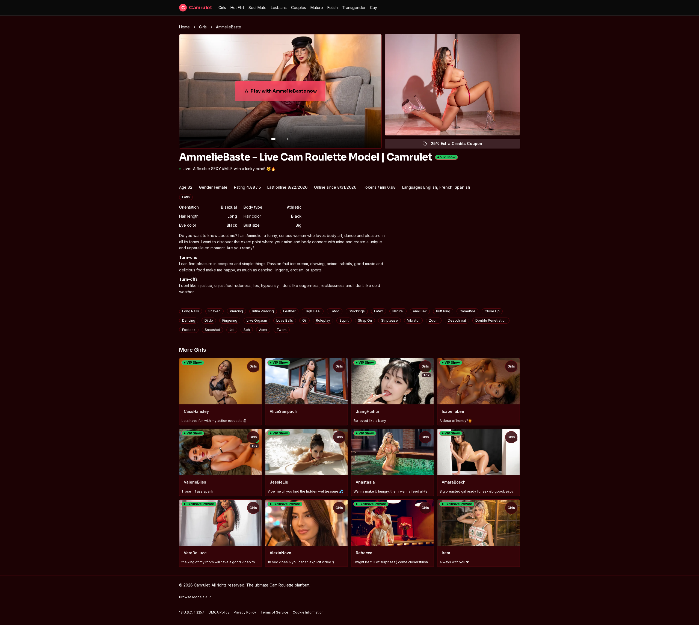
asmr (263, 330)
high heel (313, 311)
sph (247, 330)
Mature (316, 7)
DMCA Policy (219, 612)
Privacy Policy (245, 612)
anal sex (420, 311)
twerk (282, 330)
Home (184, 27)
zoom (434, 320)
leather (289, 311)
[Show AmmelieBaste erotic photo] (273, 139)
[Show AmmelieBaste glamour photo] (288, 139)
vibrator (413, 320)
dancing (188, 320)
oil (304, 320)
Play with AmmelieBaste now (286, 92)
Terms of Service (274, 612)
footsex (189, 330)
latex (378, 311)
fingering (229, 320)
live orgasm (257, 320)
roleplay (323, 320)
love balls (284, 320)
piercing (236, 311)
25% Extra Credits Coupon (459, 145)
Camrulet (196, 8)
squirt (344, 320)
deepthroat (457, 320)
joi (231, 330)
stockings (357, 311)
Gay (373, 7)
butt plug (443, 311)
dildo (209, 320)
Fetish (332, 7)
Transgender (354, 7)
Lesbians (279, 7)
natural (398, 311)
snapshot (212, 330)
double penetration (491, 320)
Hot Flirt (237, 7)
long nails (190, 311)
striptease (389, 320)
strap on (365, 320)
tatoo (334, 311)
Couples (298, 7)
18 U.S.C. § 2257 (191, 612)
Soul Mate (257, 7)
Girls (222, 7)
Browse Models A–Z (195, 597)
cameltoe (467, 311)
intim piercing (263, 311)
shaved (214, 311)
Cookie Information (308, 612)
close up (492, 311)
